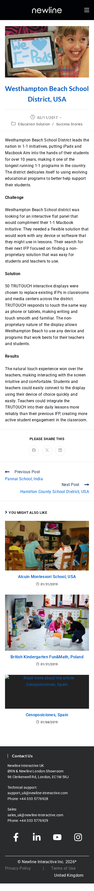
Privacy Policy (18, 868)
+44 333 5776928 (34, 799)
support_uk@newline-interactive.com (38, 793)
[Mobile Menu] (86, 10)
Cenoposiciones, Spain (47, 714)
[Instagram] (78, 837)
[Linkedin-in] (36, 837)
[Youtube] (57, 837)
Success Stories (69, 124)
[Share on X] (47, 451)
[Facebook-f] (16, 837)
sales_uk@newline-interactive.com (36, 815)
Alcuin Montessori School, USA (47, 576)
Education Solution (34, 124)
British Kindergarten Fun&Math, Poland (47, 657)
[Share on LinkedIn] (60, 451)
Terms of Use (63, 868)
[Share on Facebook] (34, 451)
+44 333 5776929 (34, 821)
